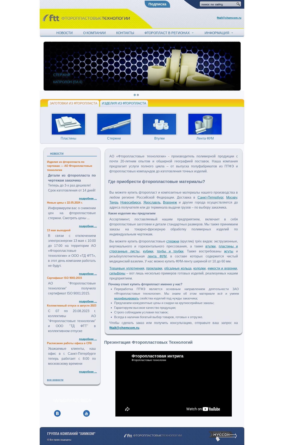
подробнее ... (88, 198)
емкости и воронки (222, 268)
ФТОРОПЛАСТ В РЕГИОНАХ (167, 33)
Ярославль (152, 202)
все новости (55, 379)
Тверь (114, 202)
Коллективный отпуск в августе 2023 (71, 305)
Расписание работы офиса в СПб (69, 343)
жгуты (228, 251)
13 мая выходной (58, 230)
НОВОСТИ (64, 33)
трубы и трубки (170, 251)
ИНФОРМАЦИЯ (218, 33)
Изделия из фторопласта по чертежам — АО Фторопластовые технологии (69, 166)
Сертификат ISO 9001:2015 (64, 277)
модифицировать (126, 298)
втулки (210, 246)
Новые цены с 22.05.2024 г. (65, 202)
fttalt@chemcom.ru (229, 17)
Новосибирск (130, 202)
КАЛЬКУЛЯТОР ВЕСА (72, 400)
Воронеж (170, 202)
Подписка (157, 4)
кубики (148, 251)
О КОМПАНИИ (94, 33)
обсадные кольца (177, 268)
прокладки (154, 268)
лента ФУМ (157, 256)
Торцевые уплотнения (126, 268)
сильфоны (117, 273)
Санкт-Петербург (210, 197)
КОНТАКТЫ (125, 33)
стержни (172, 241)
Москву (231, 197)
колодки (199, 268)
